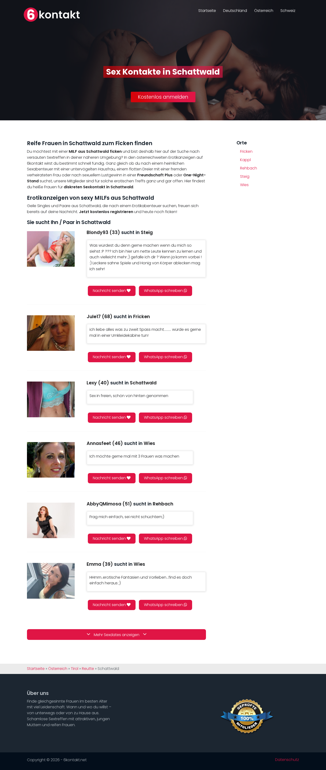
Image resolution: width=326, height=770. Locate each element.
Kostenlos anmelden (163, 96)
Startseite (207, 10)
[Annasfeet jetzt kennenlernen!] (51, 460)
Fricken (246, 151)
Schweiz (287, 10)
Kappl (245, 160)
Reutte (88, 668)
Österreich (263, 10)
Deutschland (235, 10)
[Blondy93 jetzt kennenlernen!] (51, 249)
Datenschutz (287, 759)
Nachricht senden (110, 290)
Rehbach (248, 168)
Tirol (74, 668)
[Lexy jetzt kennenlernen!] (51, 399)
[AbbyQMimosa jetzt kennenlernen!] (51, 520)
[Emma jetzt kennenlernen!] (51, 580)
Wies (244, 185)
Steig (244, 176)
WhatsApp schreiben (164, 290)
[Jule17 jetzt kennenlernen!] (51, 333)
